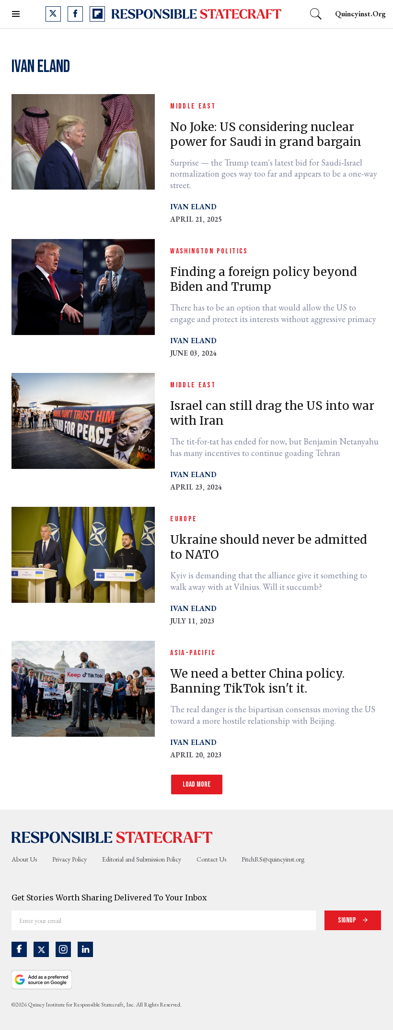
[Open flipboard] (97, 14)
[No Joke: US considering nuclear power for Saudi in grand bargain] (83, 141)
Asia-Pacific (193, 653)
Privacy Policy (69, 859)
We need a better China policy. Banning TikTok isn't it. (257, 681)
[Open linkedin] (85, 949)
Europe (183, 519)
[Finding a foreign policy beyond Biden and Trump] (83, 286)
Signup (348, 920)
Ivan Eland (193, 206)
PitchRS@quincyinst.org (273, 859)
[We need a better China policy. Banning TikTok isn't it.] (83, 688)
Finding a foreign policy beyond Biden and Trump (263, 279)
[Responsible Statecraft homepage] (112, 836)
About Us (24, 859)
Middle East (193, 106)
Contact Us (211, 859)
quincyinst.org (360, 14)
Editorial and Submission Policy (141, 859)
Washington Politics (209, 251)
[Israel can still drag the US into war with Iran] (83, 420)
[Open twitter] (53, 14)
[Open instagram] (63, 949)
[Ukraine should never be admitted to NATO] (83, 554)
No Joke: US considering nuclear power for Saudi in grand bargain (265, 134)
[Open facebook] (75, 14)
